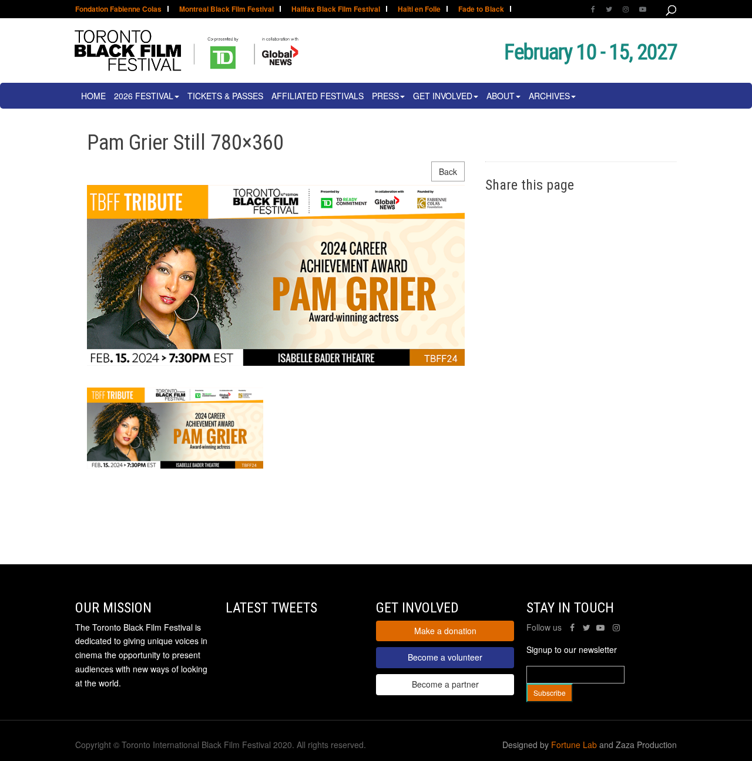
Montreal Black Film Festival (226, 9)
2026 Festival (143, 96)
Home (93, 96)
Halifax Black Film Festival (335, 9)
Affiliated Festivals (317, 96)
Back (448, 171)
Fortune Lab (574, 744)
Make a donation (445, 631)
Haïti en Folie (419, 9)
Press (385, 96)
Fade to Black (481, 9)
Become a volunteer (445, 657)
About (500, 96)
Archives (549, 96)
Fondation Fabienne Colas (118, 9)
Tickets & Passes (225, 96)
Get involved (442, 96)
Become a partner (445, 684)
